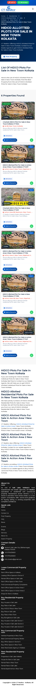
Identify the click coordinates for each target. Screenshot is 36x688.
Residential (13, 16)
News (3, 522)
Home (3, 16)
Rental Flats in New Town (9, 662)
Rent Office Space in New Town (12, 581)
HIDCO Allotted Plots (8, 18)
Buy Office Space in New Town (11, 645)
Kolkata (3, 20)
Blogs (3, 530)
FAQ (2, 519)
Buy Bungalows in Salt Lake (10, 618)
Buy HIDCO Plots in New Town (11, 608)
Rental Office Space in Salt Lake (12, 578)
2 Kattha (6, 117)
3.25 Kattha (7, 203)
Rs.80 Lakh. (29, 117)
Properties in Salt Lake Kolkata (11, 656)
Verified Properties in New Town (12, 635)
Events (3, 526)
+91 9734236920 (10, 552)
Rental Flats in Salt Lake (9, 666)
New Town (14, 20)
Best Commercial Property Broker (12, 639)
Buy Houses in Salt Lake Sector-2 (12, 624)
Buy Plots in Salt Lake (8, 611)
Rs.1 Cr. (30, 203)
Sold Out (6, 104)
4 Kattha (6, 289)
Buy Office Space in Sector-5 (10, 642)
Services (4, 533)
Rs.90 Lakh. (29, 160)
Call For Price (28, 332)
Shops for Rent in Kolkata (9, 594)
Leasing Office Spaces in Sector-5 (12, 575)
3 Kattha (6, 160)
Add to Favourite (11, 140)
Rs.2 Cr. (30, 289)
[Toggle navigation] (33, 9)
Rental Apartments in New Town (12, 669)
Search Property (6, 539)
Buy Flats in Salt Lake (8, 605)
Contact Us (5, 513)
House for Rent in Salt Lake (10, 659)
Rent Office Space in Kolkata (10, 572)
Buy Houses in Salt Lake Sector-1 (12, 621)
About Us (4, 536)
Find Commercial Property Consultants (14, 584)
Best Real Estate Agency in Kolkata (13, 648)
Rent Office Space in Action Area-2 (12, 591)
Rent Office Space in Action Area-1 (12, 588)
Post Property (11, 56)
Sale (21, 18)
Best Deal (6, 147)
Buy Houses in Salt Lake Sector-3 (12, 627)
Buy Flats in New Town (8, 614)
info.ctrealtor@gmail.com (13, 559)
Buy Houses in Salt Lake (9, 602)
